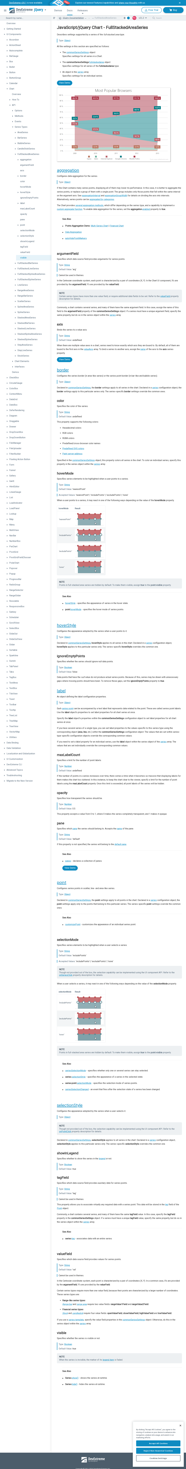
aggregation (68, 170)
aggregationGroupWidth (116, 195)
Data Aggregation (73, 232)
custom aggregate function (69, 209)
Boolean (68, 667)
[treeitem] (26, 23)
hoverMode (75, 609)
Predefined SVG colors (73, 448)
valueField (165, 296)
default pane (120, 844)
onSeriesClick (65, 975)
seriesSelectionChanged (77, 1089)
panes (68, 861)
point (61, 882)
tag (166, 1204)
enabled (146, 209)
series (80, 72)
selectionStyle (79, 1077)
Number (68, 766)
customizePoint (72, 924)
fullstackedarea (96, 62)
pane (75, 828)
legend (102, 1158)
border (63, 370)
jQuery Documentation (73, 18)
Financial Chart (117, 226)
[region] (158, 1444)
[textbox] (27, 18)
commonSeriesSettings (77, 52)
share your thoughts (128, 2)
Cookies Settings (158, 1458)
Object (67, 40)
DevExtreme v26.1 (17, 2)
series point (67, 708)
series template (76, 1319)
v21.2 (141, 18)
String (67, 265)
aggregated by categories (102, 199)
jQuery (38, 10)
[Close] (180, 1426)
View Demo (64, 82)
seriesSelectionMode (75, 1070)
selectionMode (84, 1083)
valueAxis (88, 349)
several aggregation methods (89, 205)
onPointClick (65, 1131)
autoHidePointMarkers (76, 238)
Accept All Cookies (158, 1443)
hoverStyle (70, 603)
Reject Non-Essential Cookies (158, 1451)
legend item (108, 1360)
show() (75, 1378)
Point (59, 1208)
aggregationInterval (91, 195)
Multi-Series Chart (99, 226)
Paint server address (72, 453)
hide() (74, 1384)
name (143, 349)
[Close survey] (180, 3)
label (61, 690)
